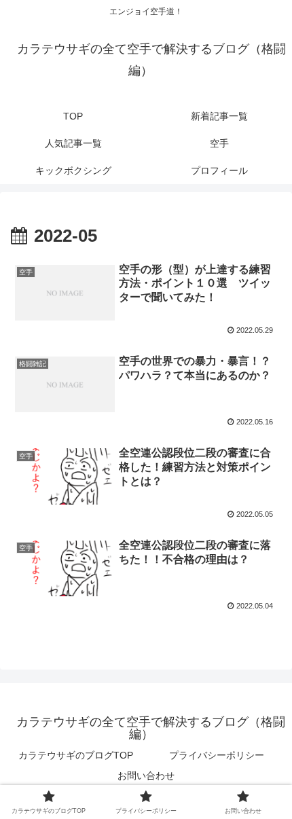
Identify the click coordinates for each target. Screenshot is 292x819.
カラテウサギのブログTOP (75, 755)
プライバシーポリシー (216, 755)
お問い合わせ (146, 775)
